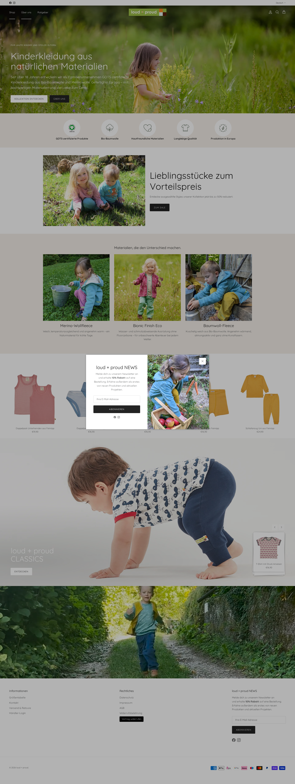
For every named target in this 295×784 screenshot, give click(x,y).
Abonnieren (116, 409)
